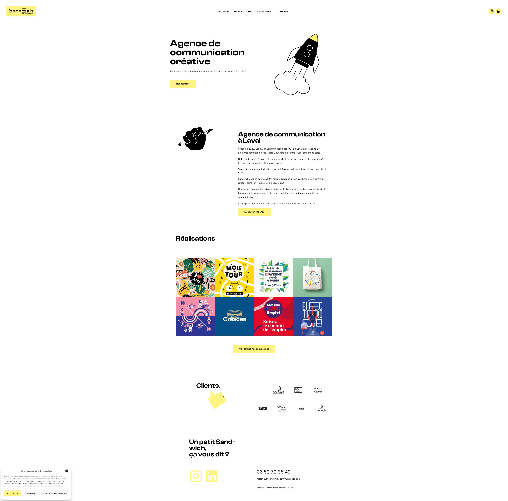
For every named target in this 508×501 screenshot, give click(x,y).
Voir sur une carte (310, 152)
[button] (67, 471)
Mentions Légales (286, 487)
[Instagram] (492, 11)
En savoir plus (276, 182)
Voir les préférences (54, 493)
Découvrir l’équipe (273, 163)
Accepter (12, 493)
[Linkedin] (211, 476)
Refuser (31, 493)
